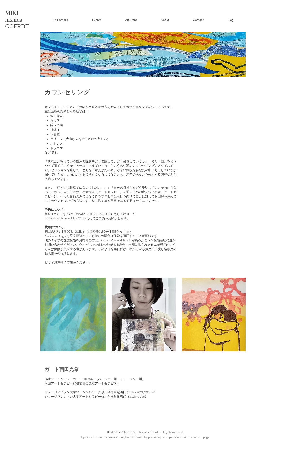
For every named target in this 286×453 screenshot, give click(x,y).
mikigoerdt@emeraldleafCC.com (68, 218)
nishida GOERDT (17, 19)
